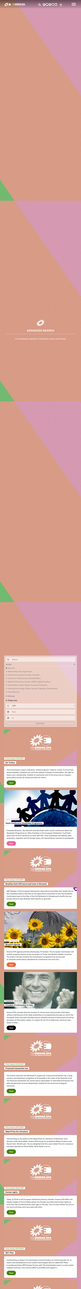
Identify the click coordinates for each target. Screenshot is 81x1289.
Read (12, 783)
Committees (13, 692)
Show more (40, 723)
